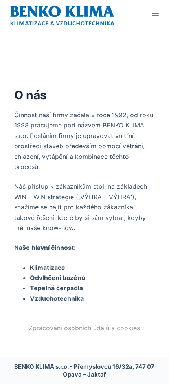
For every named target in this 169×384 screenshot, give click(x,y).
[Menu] (155, 15)
